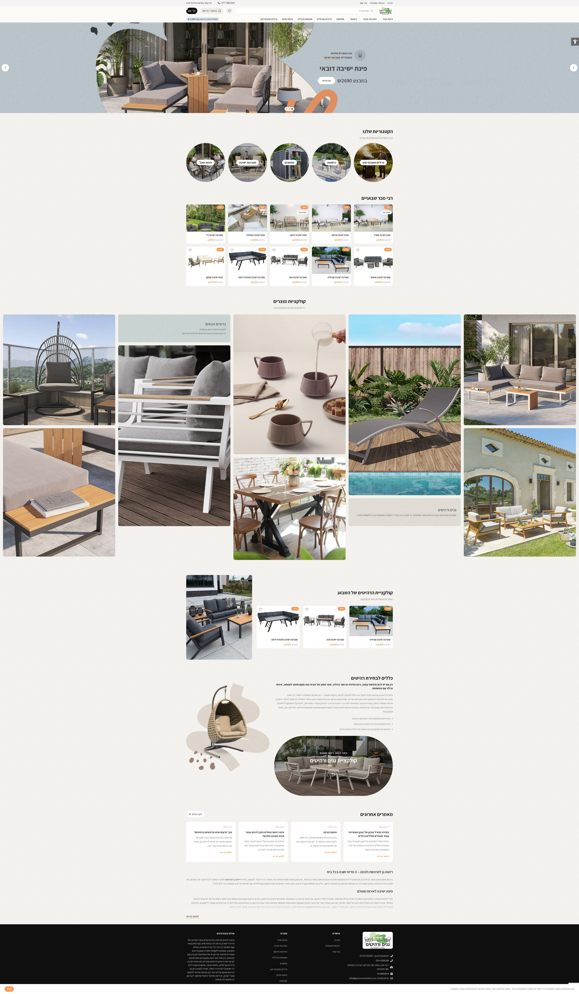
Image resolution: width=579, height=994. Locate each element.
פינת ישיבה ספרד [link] (382, 235)
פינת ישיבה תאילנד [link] (255, 235)
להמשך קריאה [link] (383, 856)
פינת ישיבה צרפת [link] (340, 235)
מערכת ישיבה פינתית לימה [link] (251, 277)
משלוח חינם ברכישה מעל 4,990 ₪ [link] (203, 19)
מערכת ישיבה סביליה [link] (338, 277)
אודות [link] (337, 940)
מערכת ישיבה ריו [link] (214, 235)
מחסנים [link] (289, 162)
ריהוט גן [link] (309, 907)
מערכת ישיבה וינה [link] (298, 277)
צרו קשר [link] (336, 951)
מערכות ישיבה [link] (247, 162)
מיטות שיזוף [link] (281, 975)
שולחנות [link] (283, 981)
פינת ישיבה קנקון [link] (214, 277)
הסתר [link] (9, 989)
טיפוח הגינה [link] (330, 832)
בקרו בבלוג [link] (197, 814)
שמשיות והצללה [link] (279, 957)
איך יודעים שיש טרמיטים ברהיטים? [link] (213, 832)
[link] (575, 42)
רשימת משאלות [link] (332, 945)
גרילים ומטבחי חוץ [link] (373, 162)
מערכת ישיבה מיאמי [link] (380, 277)
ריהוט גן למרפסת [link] (233, 879)
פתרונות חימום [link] (280, 951)
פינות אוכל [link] (205, 162)
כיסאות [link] (331, 162)
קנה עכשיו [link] (326, 80)
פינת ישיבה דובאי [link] (298, 235)
